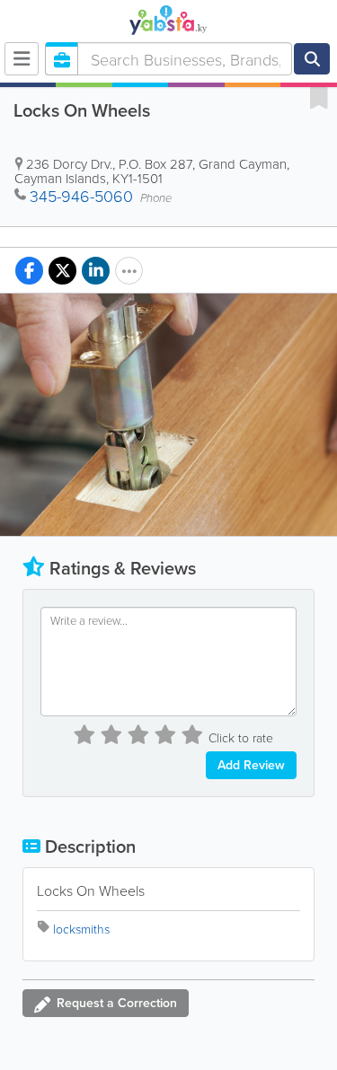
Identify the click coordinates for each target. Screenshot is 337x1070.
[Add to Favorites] (319, 97)
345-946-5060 (81, 195)
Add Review (251, 765)
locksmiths (81, 928)
